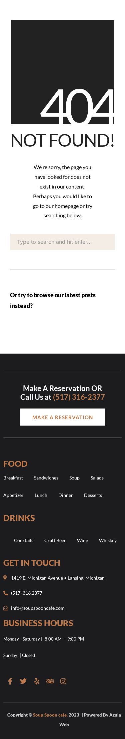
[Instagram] (63, 681)
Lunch (41, 495)
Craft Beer (55, 540)
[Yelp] (36, 681)
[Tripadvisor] (50, 681)
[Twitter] (23, 681)
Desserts (93, 495)
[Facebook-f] (10, 681)
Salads (97, 478)
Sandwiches (46, 478)
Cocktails (23, 540)
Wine (82, 540)
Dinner (65, 495)
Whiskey (108, 540)
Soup (74, 478)
